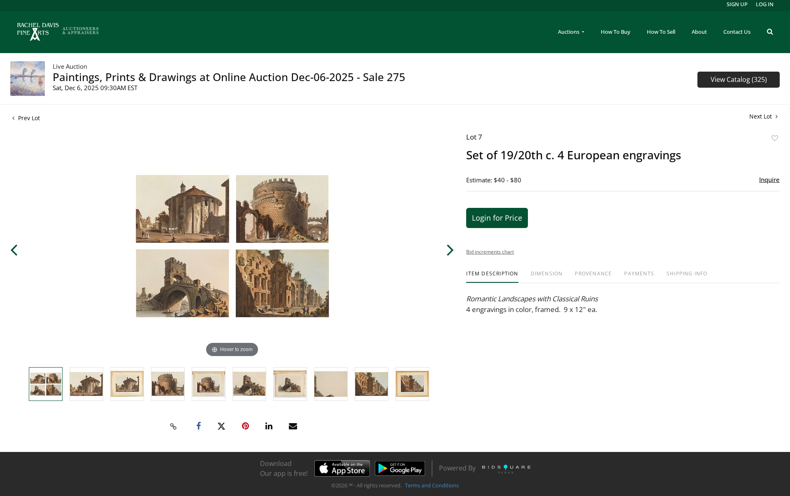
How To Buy (615, 31)
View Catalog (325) (739, 79)
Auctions (569, 31)
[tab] (492, 277)
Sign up (737, 4)
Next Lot (761, 116)
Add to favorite (775, 138)
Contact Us (736, 31)
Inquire (769, 179)
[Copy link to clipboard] (174, 426)
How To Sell (661, 31)
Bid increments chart (490, 251)
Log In (765, 4)
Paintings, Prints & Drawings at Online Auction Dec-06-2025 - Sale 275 (229, 77)
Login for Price (497, 218)
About (699, 31)
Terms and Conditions (432, 485)
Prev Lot (28, 118)
